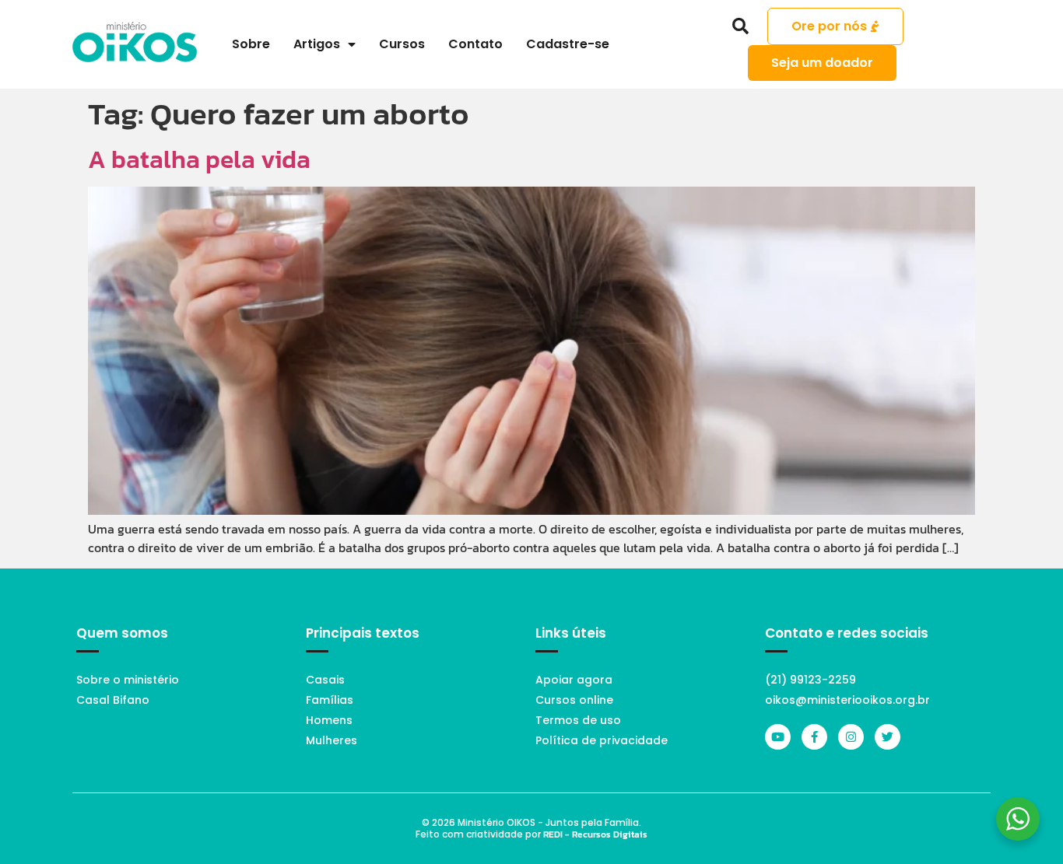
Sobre (251, 44)
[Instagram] (851, 737)
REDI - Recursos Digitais (595, 834)
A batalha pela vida (199, 159)
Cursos (402, 44)
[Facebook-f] (814, 737)
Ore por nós (829, 26)
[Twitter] (887, 737)
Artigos (316, 44)
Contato (475, 44)
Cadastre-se (567, 44)
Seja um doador (822, 63)
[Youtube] (778, 737)
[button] (741, 26)
